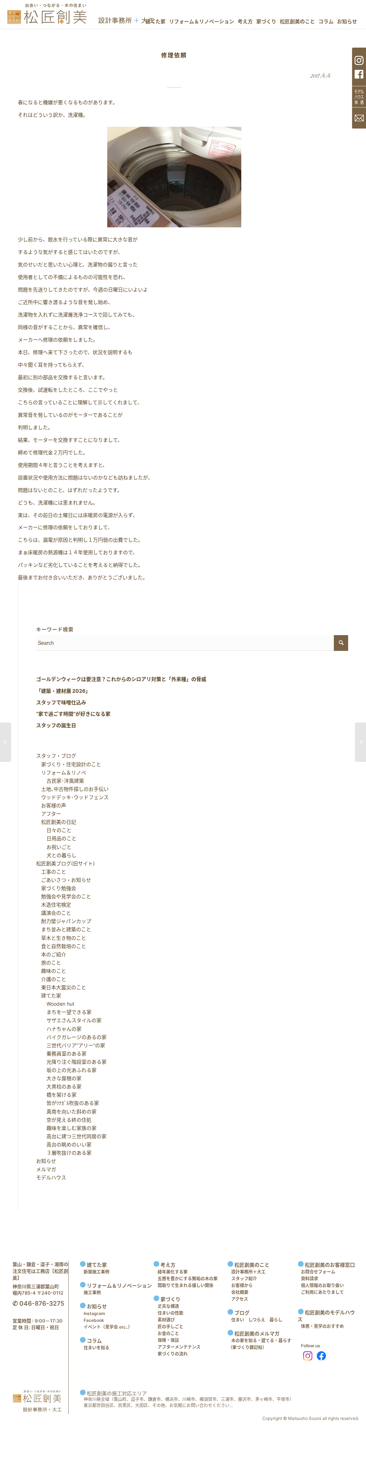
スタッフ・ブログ (56, 756)
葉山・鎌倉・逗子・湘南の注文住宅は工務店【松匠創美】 (40, 1271)
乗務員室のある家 (61, 1053)
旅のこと (48, 962)
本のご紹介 (51, 954)
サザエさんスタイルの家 (69, 1020)
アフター (48, 814)
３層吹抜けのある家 (64, 1153)
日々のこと (53, 830)
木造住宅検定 (53, 904)
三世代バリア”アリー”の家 (70, 1045)
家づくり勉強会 (56, 888)
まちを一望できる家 (64, 1012)
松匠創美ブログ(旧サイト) (65, 863)
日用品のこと (56, 838)
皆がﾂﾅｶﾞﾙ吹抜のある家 (67, 1103)
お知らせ (46, 1161)
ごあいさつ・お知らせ (63, 880)
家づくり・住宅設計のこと (68, 764)
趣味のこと (51, 971)
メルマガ (46, 1169)
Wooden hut (55, 1004)
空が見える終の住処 (64, 1120)
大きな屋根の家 (58, 1078)
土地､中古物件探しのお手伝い (72, 789)
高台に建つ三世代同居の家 (71, 1136)
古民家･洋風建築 (60, 781)
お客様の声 (51, 805)
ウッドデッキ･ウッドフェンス (72, 797)
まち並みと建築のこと (63, 929)
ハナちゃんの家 (58, 1029)
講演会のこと (53, 913)
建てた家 (48, 995)
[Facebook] (321, 1356)
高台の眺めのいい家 (64, 1144)
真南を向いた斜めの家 (66, 1111)
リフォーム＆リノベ (61, 772)
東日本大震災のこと (61, 987)
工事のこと (51, 872)
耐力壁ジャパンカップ (63, 921)
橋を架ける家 (56, 1095)
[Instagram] (306, 1356)
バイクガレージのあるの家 (71, 1037)
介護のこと (51, 979)
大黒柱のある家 (58, 1086)
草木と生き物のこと (61, 938)
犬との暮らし (56, 855)
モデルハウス (51, 1177)
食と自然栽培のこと (61, 946)
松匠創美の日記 (56, 822)
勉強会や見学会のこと (63, 896)
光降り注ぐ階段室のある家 (71, 1062)
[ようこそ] (5, 742)
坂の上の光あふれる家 (66, 1070)
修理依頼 (174, 55)
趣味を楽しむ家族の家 (66, 1128)
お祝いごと (53, 847)
